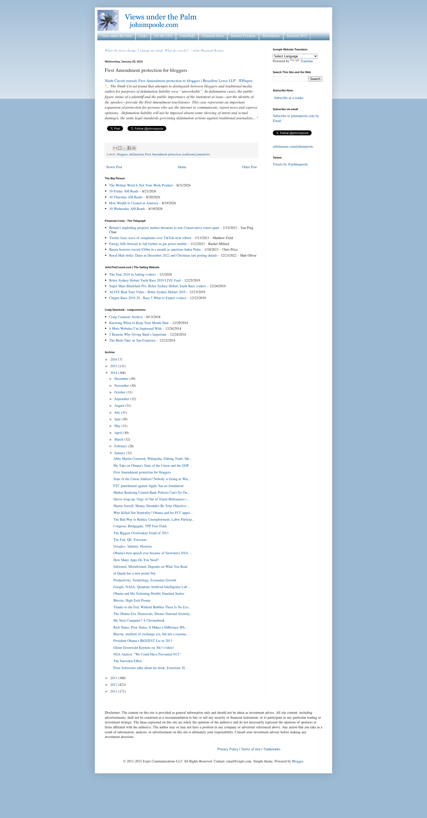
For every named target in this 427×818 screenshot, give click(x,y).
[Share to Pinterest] (133, 147)
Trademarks (271, 749)
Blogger (297, 761)
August (119, 405)
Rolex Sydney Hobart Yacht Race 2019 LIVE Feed (145, 280)
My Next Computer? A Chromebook (139, 620)
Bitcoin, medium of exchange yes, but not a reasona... (151, 634)
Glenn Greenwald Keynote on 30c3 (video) (143, 647)
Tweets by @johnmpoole (290, 164)
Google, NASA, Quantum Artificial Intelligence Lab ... (152, 586)
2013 (114, 677)
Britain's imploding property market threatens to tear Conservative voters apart (164, 227)
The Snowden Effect (127, 660)
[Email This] (115, 147)
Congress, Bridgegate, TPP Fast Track (140, 526)
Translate (306, 61)
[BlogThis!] (119, 147)
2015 (114, 366)
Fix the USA (163, 35)
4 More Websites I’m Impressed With (135, 328)
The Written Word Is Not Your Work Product (141, 185)
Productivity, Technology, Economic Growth (144, 580)
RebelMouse (271, 35)
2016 (114, 359)
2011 (114, 691)
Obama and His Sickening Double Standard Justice (148, 593)
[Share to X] (124, 147)
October (120, 392)
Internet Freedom (243, 35)
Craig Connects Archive (126, 316)
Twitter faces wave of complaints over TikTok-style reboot (150, 237)
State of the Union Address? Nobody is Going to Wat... (152, 478)
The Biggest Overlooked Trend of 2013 (141, 533)
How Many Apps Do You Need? (136, 559)
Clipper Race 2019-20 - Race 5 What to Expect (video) (147, 297)
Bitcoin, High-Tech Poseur (131, 600)
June (118, 419)
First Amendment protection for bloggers (142, 472)
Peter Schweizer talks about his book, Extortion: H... (150, 667)
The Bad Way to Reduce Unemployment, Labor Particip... (154, 519)
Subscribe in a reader (288, 97)
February (121, 446)
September (122, 398)
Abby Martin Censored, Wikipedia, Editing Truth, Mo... (152, 458)
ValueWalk (187, 35)
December (121, 378)
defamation (136, 154)
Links (143, 35)
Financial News (213, 35)
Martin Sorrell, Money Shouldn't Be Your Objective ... (151, 505)
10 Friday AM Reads (123, 191)
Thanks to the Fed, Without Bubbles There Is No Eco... (152, 607)
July (117, 412)
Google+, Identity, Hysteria (132, 546)
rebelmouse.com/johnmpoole (293, 146)
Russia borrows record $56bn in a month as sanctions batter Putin (155, 249)
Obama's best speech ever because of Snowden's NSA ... (152, 553)
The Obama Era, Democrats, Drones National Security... (152, 613)
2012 (114, 684)
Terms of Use (250, 749)
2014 (114, 372)
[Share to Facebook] (129, 147)
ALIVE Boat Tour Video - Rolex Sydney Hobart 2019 (147, 291)
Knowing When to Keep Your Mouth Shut (139, 322)
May (118, 425)
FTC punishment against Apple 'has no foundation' (148, 485)
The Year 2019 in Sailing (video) (132, 274)
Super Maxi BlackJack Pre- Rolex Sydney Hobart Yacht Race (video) (157, 286)
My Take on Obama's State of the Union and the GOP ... (153, 465)
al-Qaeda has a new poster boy (134, 573)
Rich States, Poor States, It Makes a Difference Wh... (150, 627)
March (119, 439)
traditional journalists (196, 154)
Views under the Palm (116, 35)
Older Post (249, 166)
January (120, 452)
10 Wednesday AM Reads (127, 208)
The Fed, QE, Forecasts (130, 539)
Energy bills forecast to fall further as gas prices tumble (148, 243)
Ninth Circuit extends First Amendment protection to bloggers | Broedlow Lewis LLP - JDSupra (178, 80)
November (122, 385)
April (118, 432)
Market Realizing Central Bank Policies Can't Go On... (151, 492)
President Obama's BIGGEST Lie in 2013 (142, 640)
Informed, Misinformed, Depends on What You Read (150, 566)
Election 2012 (297, 35)
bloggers (122, 154)
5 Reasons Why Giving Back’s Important (137, 334)
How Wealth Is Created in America (133, 203)
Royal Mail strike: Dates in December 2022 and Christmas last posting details (163, 255)
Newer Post (114, 166)
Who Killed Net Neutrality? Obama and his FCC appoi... (153, 512)
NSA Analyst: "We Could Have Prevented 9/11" (147, 654)
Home (182, 166)
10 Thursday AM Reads (125, 197)
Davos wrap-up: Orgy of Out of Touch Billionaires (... (151, 499)
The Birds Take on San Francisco (132, 340)
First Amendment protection (163, 154)
